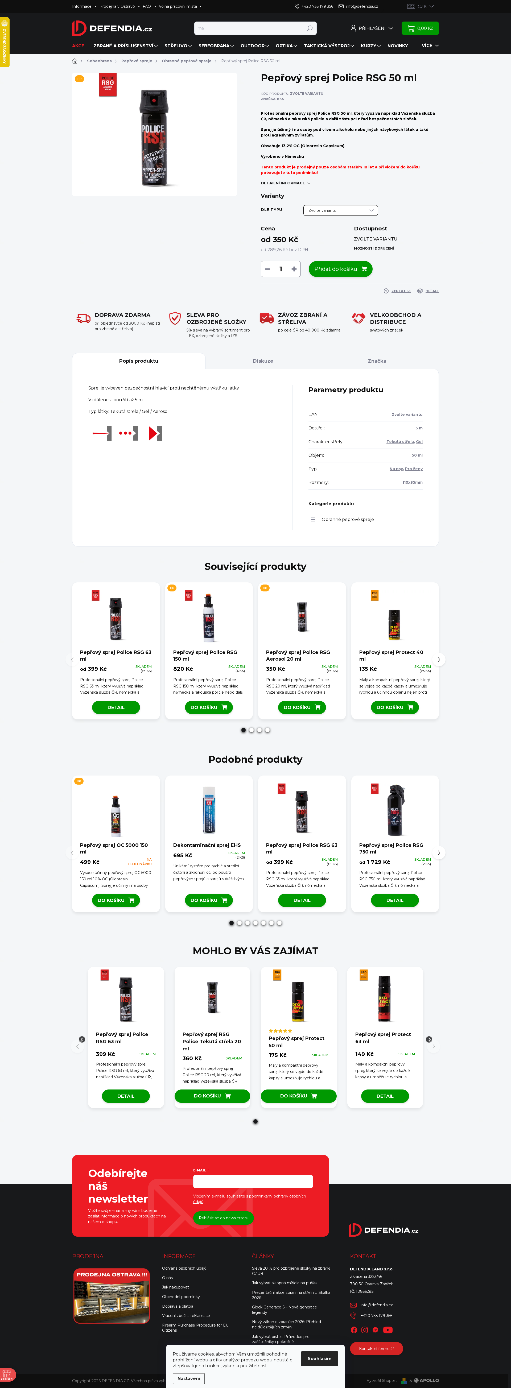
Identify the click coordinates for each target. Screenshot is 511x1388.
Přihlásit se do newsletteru (223, 1218)
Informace (82, 6)
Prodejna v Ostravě (117, 6)
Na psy (396, 468)
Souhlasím (320, 1358)
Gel (419, 441)
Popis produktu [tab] (138, 361)
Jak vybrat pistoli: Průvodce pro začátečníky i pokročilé (281, 1339)
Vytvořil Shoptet (382, 1380)
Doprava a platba (177, 1306)
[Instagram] (365, 1329)
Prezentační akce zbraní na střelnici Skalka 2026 (291, 1295)
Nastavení (189, 1378)
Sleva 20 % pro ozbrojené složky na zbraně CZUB (291, 1271)
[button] (244, 730)
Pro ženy (414, 468)
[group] (126, 1039)
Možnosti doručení (374, 248)
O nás (167, 1277)
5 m (419, 428)
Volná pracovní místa (178, 6)
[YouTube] (388, 1329)
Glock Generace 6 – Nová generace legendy (284, 1310)
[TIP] (209, 617)
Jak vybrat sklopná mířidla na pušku (284, 1283)
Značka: (272, 99)
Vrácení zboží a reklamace (186, 1315)
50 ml (417, 455)
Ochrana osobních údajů (184, 1268)
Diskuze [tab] (263, 361)
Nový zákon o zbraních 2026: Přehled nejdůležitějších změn (286, 1324)
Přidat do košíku (335, 269)
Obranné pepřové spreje (348, 519)
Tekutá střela (400, 441)
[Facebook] (354, 1329)
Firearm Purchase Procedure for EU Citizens (195, 1328)
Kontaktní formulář (376, 1348)
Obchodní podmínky (181, 1296)
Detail (116, 707)
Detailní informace (283, 183)
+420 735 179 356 (376, 1315)
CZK (422, 6)
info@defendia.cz (377, 1305)
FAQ (147, 6)
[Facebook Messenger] (375, 1329)
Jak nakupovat (175, 1287)
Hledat (309, 28)
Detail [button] (125, 1096)
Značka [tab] (377, 361)
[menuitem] (80, 46)
